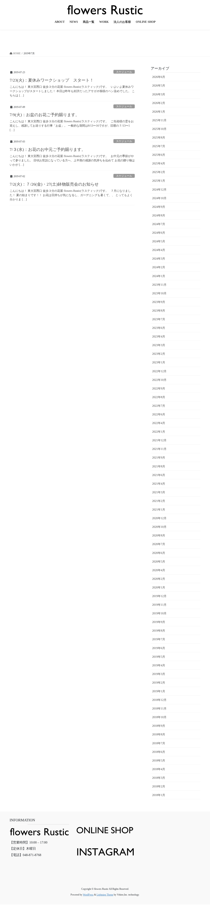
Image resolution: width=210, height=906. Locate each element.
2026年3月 (158, 94)
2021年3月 (158, 492)
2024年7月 (158, 224)
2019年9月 (158, 622)
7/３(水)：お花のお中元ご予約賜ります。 (48, 149)
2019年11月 (159, 604)
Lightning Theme (105, 894)
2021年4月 (158, 483)
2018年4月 (158, 769)
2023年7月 (158, 319)
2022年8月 (158, 397)
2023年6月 (158, 327)
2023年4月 (158, 336)
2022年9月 (158, 388)
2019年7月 (158, 639)
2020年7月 (158, 544)
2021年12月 (159, 440)
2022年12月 (159, 371)
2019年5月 (158, 656)
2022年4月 (158, 423)
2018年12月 (159, 699)
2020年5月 (158, 561)
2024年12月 (159, 189)
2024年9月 (158, 206)
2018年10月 (159, 717)
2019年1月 (158, 691)
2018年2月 (158, 786)
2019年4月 (158, 665)
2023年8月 (158, 310)
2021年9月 (158, 457)
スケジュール (124, 71)
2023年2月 (158, 353)
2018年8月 (158, 734)
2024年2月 (158, 267)
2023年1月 (158, 362)
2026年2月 (158, 103)
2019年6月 (158, 648)
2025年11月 (159, 120)
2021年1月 (158, 509)
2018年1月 (158, 795)
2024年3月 (158, 258)
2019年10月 (159, 613)
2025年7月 (158, 146)
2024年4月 (158, 250)
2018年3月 (158, 777)
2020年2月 (158, 578)
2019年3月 (158, 674)
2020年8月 (158, 535)
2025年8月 (158, 137)
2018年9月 (158, 725)
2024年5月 (158, 241)
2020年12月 (159, 518)
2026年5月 (158, 85)
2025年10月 (159, 129)
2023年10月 (159, 293)
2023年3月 (158, 345)
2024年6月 (158, 232)
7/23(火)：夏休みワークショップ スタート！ (52, 80)
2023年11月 (159, 284)
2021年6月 (158, 475)
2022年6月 (158, 414)
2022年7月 (158, 405)
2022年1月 (158, 431)
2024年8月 (158, 215)
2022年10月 (159, 379)
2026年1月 (158, 111)
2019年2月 (158, 682)
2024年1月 (158, 276)
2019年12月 (159, 596)
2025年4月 (158, 163)
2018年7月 (158, 743)
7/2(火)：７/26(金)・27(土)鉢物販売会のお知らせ (54, 184)
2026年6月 (158, 77)
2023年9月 (158, 302)
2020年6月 (158, 553)
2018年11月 (159, 708)
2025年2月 (158, 172)
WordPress (88, 894)
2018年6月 (158, 751)
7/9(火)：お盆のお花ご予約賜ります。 (44, 114)
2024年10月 (159, 198)
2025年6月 (158, 154)
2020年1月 (158, 587)
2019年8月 (158, 630)
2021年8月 (158, 466)
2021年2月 (158, 501)
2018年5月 (158, 760)
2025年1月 (158, 180)
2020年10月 (159, 526)
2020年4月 (158, 570)
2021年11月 (159, 449)
